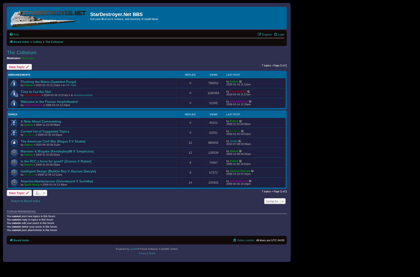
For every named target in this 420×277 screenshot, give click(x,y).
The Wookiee (32, 95)
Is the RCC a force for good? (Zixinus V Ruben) (56, 161)
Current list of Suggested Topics (45, 131)
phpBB (134, 249)
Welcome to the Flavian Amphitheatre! (49, 102)
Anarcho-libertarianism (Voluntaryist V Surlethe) (57, 181)
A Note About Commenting (41, 121)
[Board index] (49, 18)
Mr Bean (29, 134)
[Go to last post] (240, 81)
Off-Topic (71, 85)
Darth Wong (32, 184)
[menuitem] (14, 34)
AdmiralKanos (33, 105)
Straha (234, 141)
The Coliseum (21, 52)
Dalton (28, 85)
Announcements (83, 95)
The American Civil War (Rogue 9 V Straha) (53, 141)
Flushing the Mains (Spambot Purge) (48, 82)
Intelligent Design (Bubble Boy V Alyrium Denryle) (58, 171)
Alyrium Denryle (240, 171)
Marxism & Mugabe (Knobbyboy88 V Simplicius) (57, 151)
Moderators (28, 58)
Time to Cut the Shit (36, 92)
